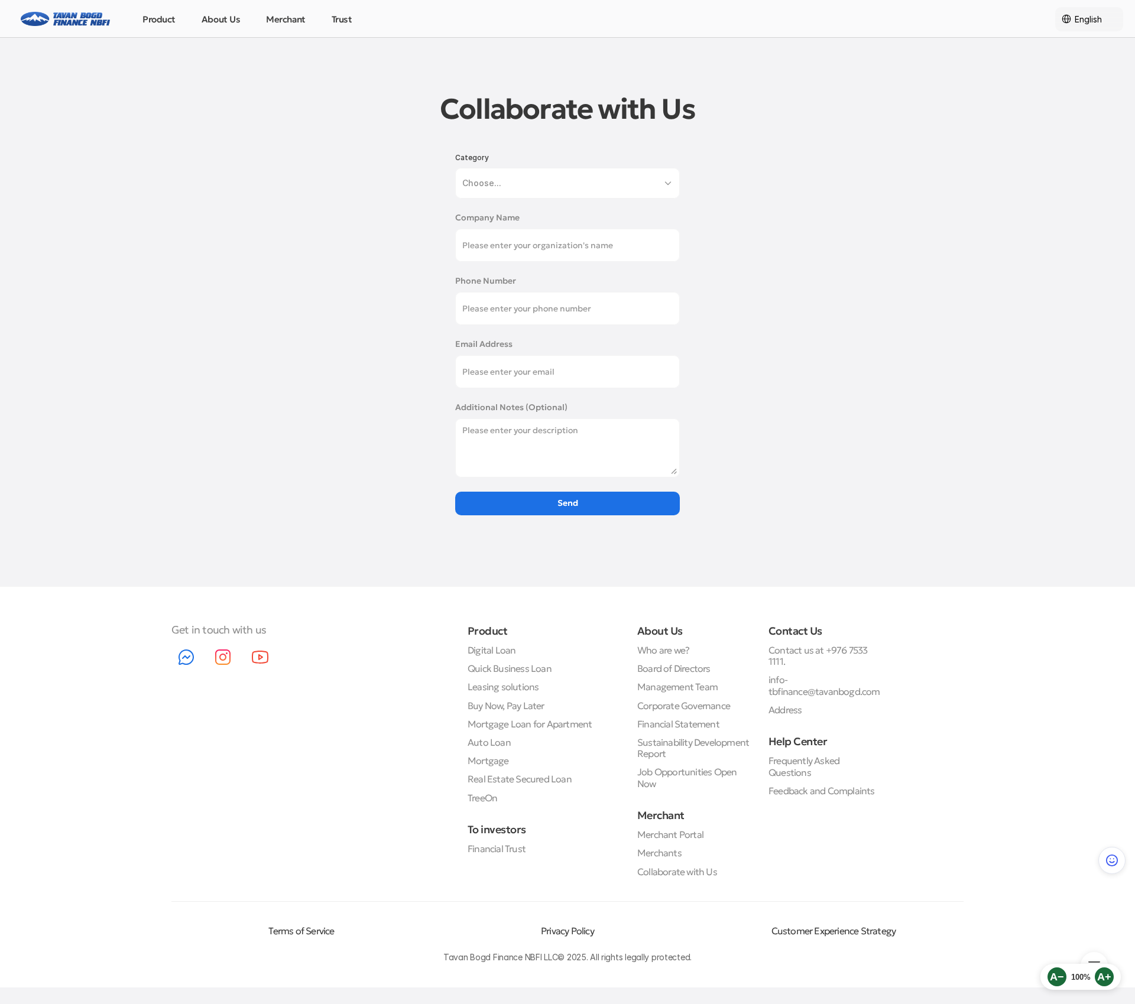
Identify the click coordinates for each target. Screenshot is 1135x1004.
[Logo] (65, 19)
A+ (1104, 977)
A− (1057, 977)
